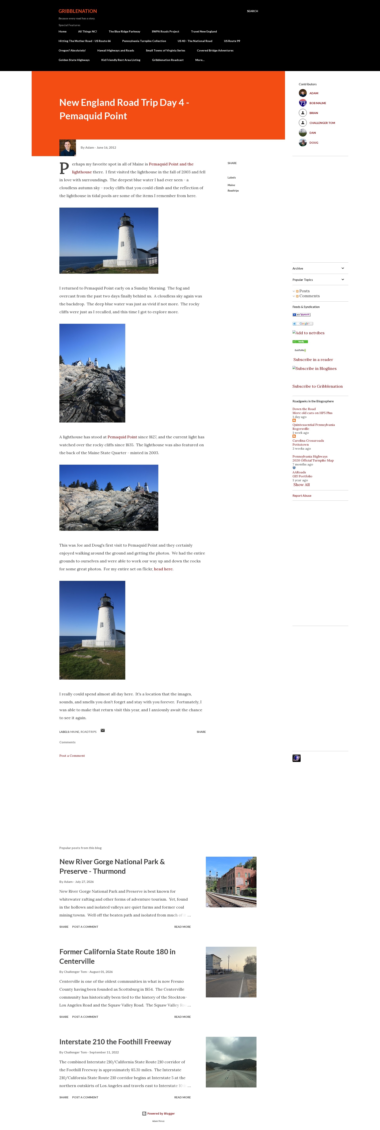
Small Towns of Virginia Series (165, 50)
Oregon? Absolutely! (72, 50)
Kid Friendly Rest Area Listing (120, 60)
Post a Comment (72, 756)
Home (62, 31)
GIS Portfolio (302, 476)
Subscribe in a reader (313, 359)
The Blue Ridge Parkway (124, 31)
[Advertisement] (126, 796)
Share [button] (232, 163)
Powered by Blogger (161, 1113)
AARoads (299, 472)
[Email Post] (102, 731)
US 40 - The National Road (195, 41)
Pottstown (301, 444)
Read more (182, 926)
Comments (309, 295)
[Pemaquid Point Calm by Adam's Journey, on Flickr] (108, 272)
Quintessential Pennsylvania (314, 425)
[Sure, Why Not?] (302, 314)
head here (163, 568)
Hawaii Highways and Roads (115, 50)
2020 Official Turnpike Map (313, 460)
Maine (231, 185)
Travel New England (204, 31)
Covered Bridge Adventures (215, 50)
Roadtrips (233, 190)
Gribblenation (78, 11)
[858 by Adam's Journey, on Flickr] (92, 678)
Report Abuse (302, 495)
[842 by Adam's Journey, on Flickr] (108, 529)
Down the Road (304, 409)
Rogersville (301, 429)
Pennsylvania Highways (310, 456)
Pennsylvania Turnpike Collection (144, 41)
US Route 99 (232, 41)
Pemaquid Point (122, 436)
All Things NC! (87, 31)
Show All (302, 484)
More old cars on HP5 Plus (312, 413)
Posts (304, 290)
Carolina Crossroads (308, 441)
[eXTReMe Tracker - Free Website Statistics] (297, 760)
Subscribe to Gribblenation (318, 386)
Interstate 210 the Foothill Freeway (115, 1041)
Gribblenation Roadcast (168, 60)
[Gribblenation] (300, 341)
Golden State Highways (74, 60)
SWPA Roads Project (165, 31)
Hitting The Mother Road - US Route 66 (85, 41)
